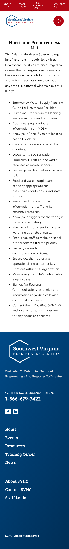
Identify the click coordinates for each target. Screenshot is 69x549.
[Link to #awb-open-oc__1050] (58, 21)
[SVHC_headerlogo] (19, 16)
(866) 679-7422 (50, 305)
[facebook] (8, 411)
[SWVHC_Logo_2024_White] (34, 338)
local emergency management (41, 310)
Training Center (20, 454)
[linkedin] (15, 411)
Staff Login (15, 497)
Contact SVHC (18, 489)
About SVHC (16, 481)
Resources (15, 446)
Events (11, 437)
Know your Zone (24, 133)
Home (10, 429)
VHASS (40, 274)
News (10, 462)
